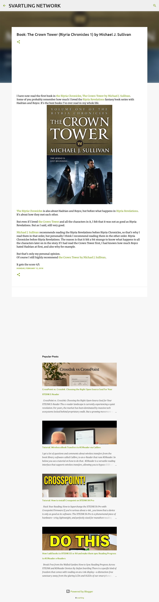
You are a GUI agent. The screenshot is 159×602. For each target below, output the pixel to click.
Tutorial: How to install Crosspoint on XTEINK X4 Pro (68, 500)
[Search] (155, 5)
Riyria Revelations (93, 99)
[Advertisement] (79, 71)
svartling (80, 597)
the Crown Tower (49, 221)
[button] (18, 42)
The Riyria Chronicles (29, 211)
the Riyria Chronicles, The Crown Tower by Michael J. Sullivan (93, 95)
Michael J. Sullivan (28, 232)
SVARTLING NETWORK (35, 5)
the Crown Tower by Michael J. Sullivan (82, 257)
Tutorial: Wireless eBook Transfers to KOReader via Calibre (71, 447)
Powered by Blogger (81, 591)
